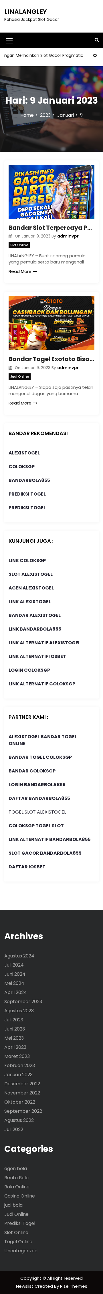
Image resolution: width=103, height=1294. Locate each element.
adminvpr (68, 236)
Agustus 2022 (19, 1120)
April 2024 (15, 992)
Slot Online (19, 245)
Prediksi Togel (19, 1223)
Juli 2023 (13, 1020)
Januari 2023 (18, 1074)
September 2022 (23, 1111)
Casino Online (19, 1196)
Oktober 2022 (19, 1102)
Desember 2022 (22, 1083)
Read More (20, 271)
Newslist (25, 1286)
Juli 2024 (14, 965)
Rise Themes (73, 1286)
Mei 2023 (14, 1038)
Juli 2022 (13, 1129)
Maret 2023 (17, 1056)
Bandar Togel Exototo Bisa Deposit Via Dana (51, 359)
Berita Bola (16, 1177)
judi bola (13, 1205)
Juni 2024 (14, 974)
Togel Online (18, 1241)
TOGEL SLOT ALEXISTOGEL (37, 812)
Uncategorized (20, 1250)
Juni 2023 (14, 1029)
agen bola (15, 1168)
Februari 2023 (19, 1065)
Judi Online (19, 376)
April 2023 (15, 1047)
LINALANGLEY (25, 11)
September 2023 (23, 1001)
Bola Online (16, 1187)
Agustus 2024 (19, 956)
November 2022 (22, 1093)
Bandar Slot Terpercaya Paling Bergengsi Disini (51, 228)
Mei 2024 (14, 983)
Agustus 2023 (19, 1010)
